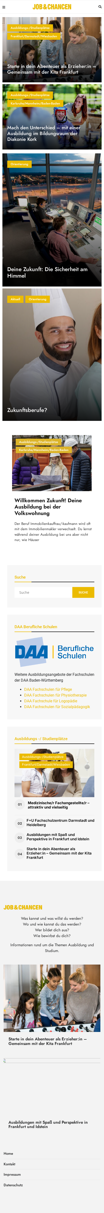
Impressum (12, 1174)
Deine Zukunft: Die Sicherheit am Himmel (47, 272)
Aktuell (15, 299)
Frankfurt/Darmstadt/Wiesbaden (34, 36)
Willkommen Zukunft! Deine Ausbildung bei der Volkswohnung (48, 506)
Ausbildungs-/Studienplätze (30, 28)
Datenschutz (13, 1185)
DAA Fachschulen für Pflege (48, 689)
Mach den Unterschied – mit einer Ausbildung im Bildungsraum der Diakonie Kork (43, 133)
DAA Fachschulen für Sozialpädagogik (57, 706)
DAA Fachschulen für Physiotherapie (55, 695)
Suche (83, 592)
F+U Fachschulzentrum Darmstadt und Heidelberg (60, 822)
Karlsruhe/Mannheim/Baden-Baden (35, 103)
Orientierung (19, 164)
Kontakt (9, 1164)
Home (8, 1153)
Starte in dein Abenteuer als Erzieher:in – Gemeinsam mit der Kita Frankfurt (51, 69)
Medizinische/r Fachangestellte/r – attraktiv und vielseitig (58, 805)
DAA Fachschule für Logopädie (50, 701)
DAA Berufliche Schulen (36, 626)
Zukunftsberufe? (27, 410)
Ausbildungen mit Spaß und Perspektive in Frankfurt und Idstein (58, 836)
